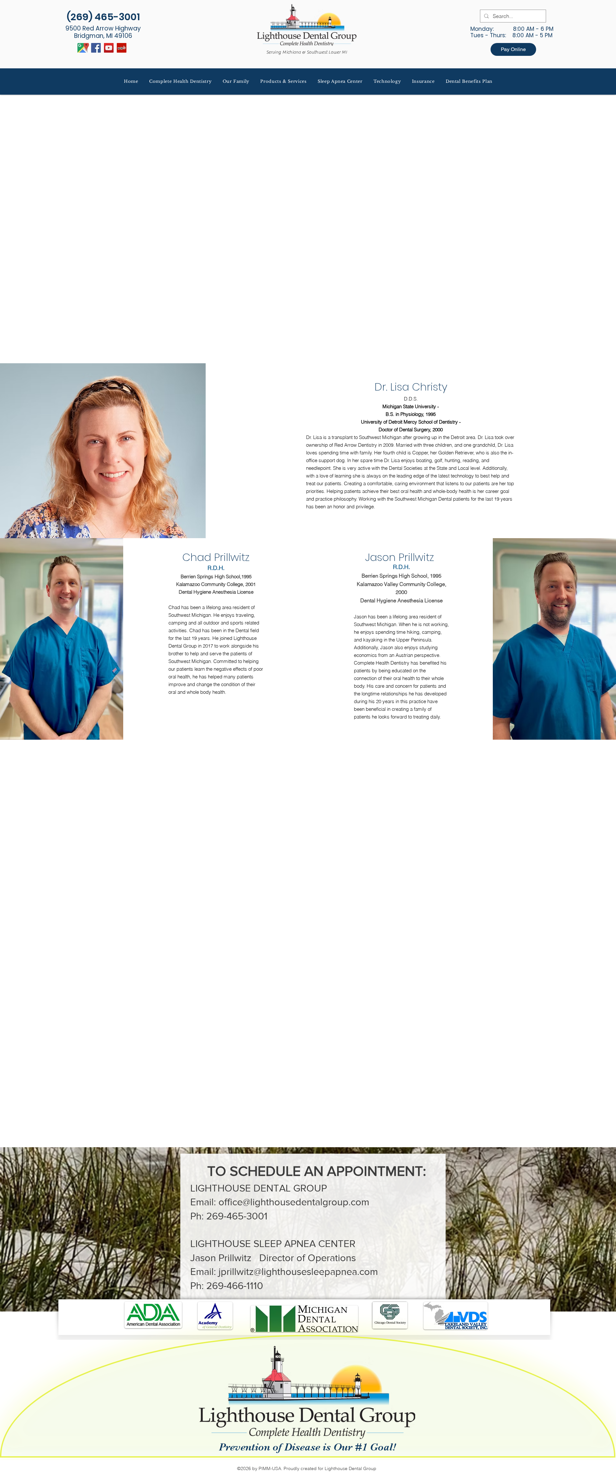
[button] (180, 81)
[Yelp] (121, 48)
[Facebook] (96, 48)
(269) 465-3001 (103, 17)
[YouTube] (109, 48)
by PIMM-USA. (267, 1468)
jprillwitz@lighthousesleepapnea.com (298, 1271)
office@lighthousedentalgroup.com (293, 1201)
